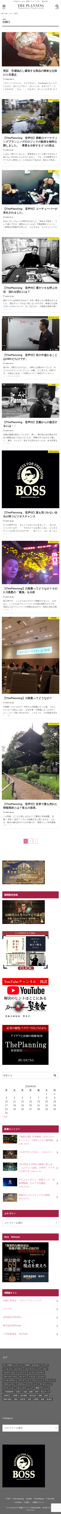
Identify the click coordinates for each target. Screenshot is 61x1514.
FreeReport (39, 1499)
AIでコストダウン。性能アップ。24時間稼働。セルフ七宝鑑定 (36, 1183)
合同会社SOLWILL (12, 1317)
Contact (19, 1502)
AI (4, 1365)
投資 (46, 1396)
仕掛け (18, 1392)
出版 (25, 1392)
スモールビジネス (10, 1377)
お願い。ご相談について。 (35, 1502)
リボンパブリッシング (24, 1388)
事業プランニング (42, 1388)
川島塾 (15, 1396)
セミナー (22, 1377)
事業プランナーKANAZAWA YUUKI (33, 1508)
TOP (8, 1499)
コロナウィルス (9, 1373)
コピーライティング (32, 1369)
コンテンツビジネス (36, 1373)
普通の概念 (7, 1399)
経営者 (22, 1399)
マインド (33, 1384)
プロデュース (23, 1384)
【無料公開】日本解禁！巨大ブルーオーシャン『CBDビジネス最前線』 (36, 1140)
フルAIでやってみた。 (35, 1152)
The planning (19, 1499)
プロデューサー (9, 1384)
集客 (42, 1399)
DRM (27, 1365)
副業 (31, 1392)
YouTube (50, 1499)
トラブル (32, 1377)
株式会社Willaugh (12, 1325)
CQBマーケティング (15, 1365)
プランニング (50, 1380)
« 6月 (5, 1116)
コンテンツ (22, 1373)
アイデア (44, 1365)
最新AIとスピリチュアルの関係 (34, 1197)
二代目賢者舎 (8, 1392)
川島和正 (6, 1396)
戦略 (40, 1396)
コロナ (44, 1369)
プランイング (37, 1380)
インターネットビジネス (12, 1369)
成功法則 (32, 1396)
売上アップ (45, 1392)
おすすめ (35, 1365)
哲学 (37, 1392)
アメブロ (7, 1308)
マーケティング (45, 1384)
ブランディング (24, 1380)
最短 (16, 1399)
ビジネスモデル (9, 1380)
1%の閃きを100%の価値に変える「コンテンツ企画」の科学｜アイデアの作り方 (36, 1167)
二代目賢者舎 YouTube (15, 1334)
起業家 (36, 1399)
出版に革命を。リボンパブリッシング (22, 1300)
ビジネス (41, 1377)
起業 (29, 1399)
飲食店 (49, 1399)
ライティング (8, 1388)
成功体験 (23, 1396)
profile (29, 1499)
